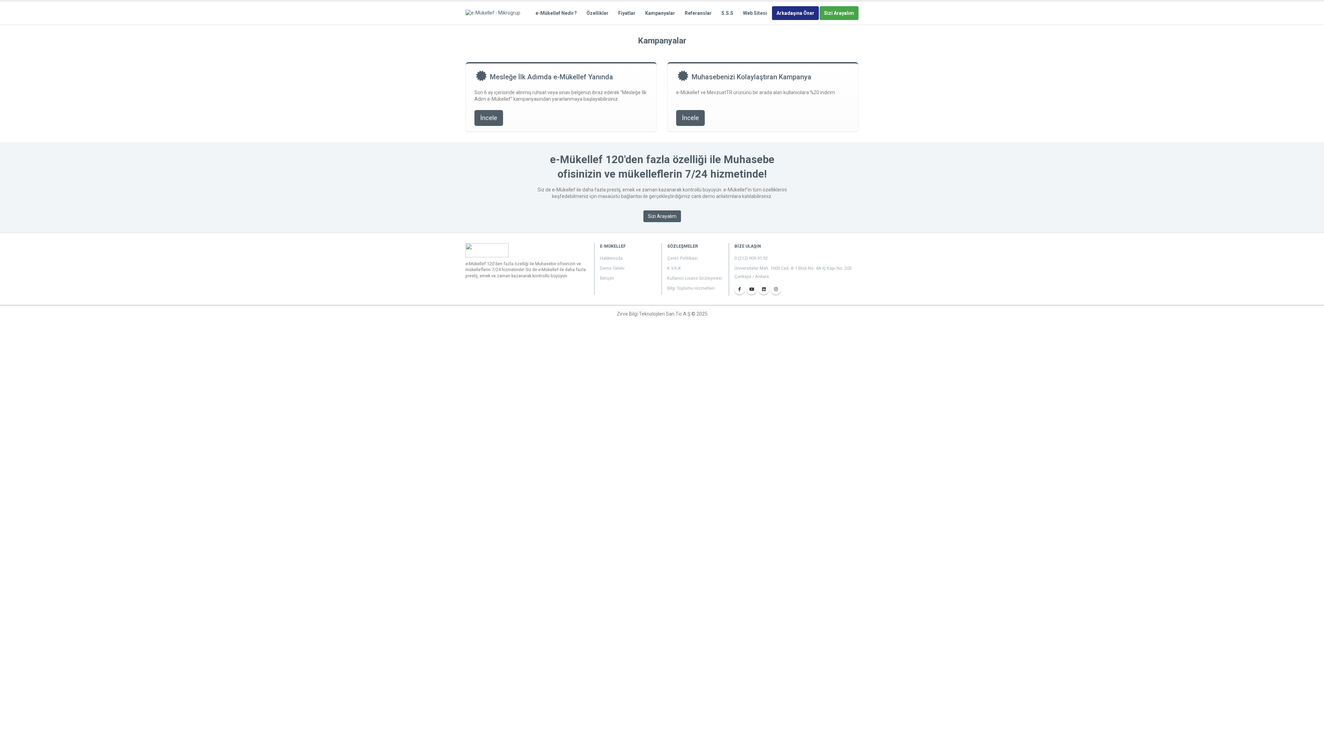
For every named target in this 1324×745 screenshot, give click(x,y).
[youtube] (751, 289)
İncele (488, 117)
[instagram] (776, 289)
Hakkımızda (611, 258)
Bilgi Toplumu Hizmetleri (690, 288)
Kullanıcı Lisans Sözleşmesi (694, 278)
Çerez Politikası (682, 258)
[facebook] (739, 289)
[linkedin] (764, 289)
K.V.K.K (674, 268)
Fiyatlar (626, 13)
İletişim (607, 278)
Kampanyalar (660, 13)
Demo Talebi (612, 268)
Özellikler (597, 13)
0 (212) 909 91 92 (751, 258)
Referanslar (698, 13)
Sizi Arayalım (839, 13)
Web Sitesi (755, 13)
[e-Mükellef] (494, 13)
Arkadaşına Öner (795, 13)
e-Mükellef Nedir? (556, 13)
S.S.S (727, 13)
